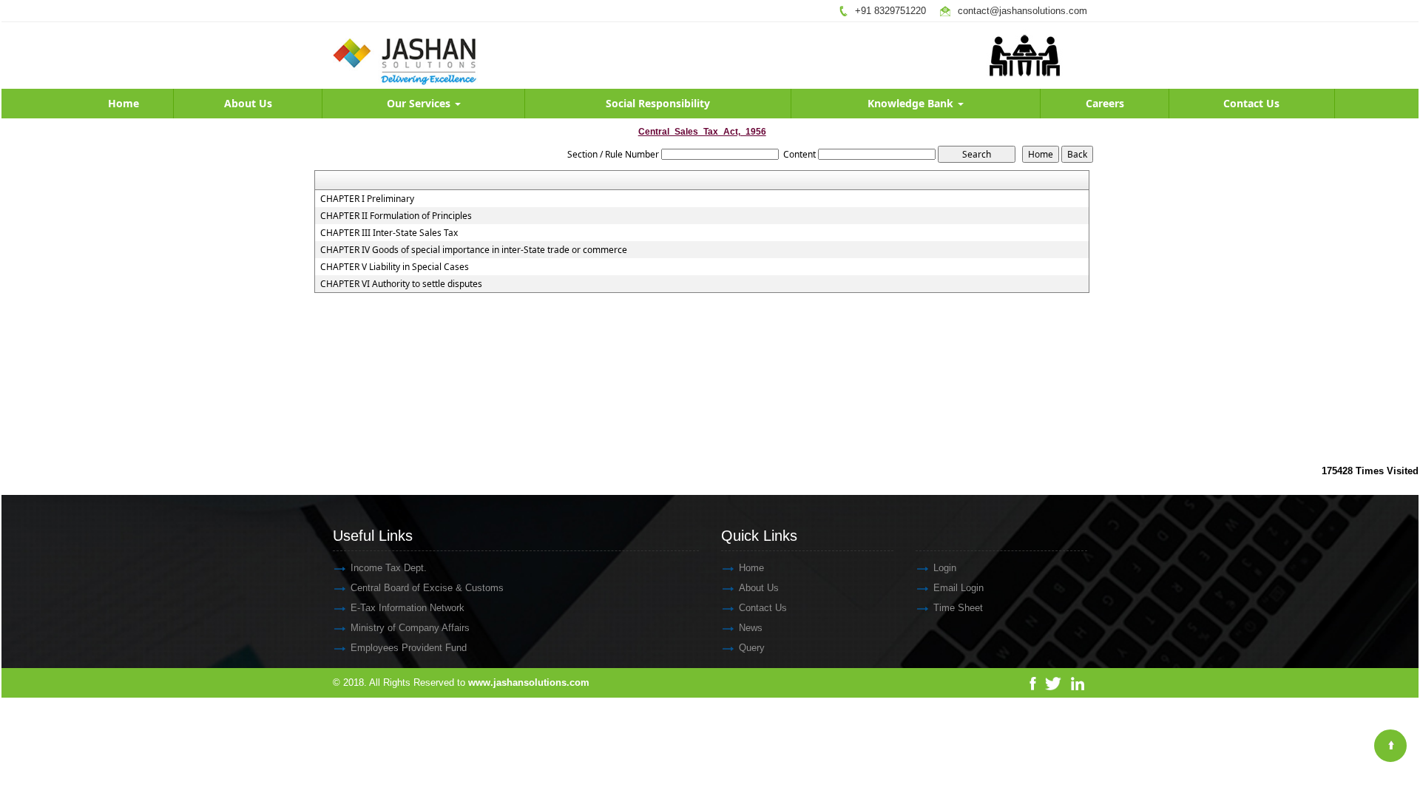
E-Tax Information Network (407, 607)
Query (752, 647)
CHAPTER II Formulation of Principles (396, 216)
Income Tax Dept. (389, 567)
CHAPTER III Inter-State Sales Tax (389, 233)
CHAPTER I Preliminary (367, 199)
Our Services (420, 103)
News (751, 627)
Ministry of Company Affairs (410, 627)
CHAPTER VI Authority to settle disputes (401, 284)
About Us (248, 103)
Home (123, 103)
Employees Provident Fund (409, 647)
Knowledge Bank (912, 103)
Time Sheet (958, 607)
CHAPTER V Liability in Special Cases (394, 267)
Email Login (958, 587)
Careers (1105, 103)
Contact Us (1251, 103)
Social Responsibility (658, 103)
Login (944, 567)
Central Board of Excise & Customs (427, 587)
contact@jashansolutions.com (1022, 10)
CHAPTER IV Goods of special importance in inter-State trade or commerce (473, 250)
